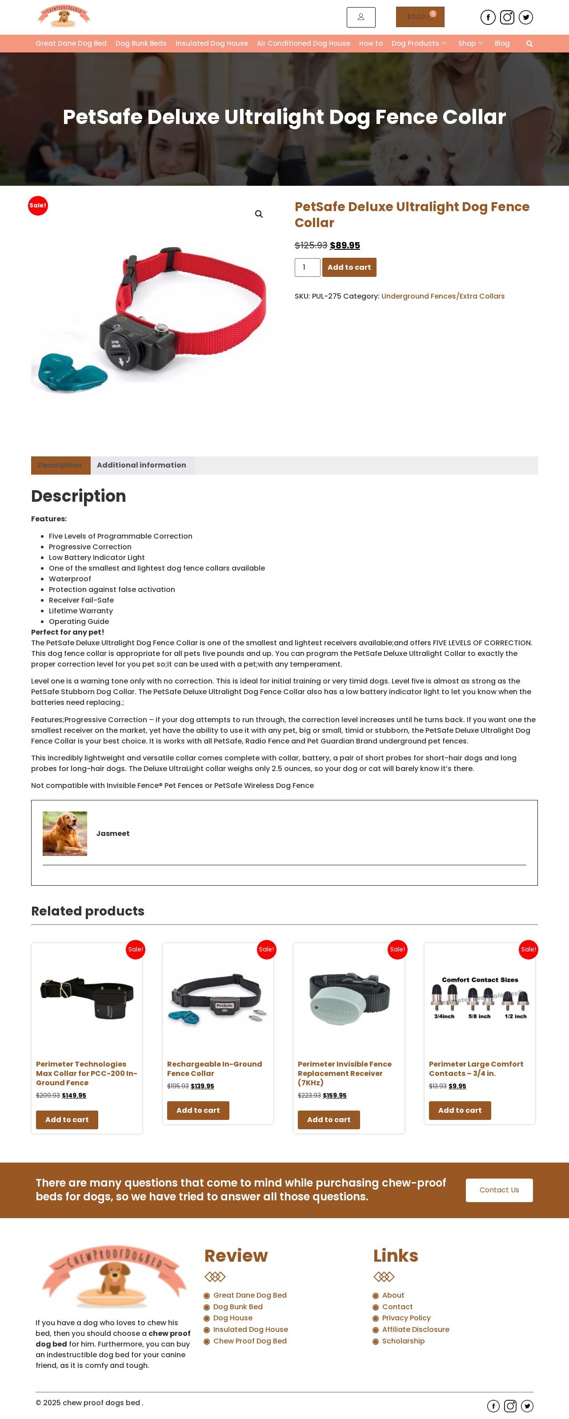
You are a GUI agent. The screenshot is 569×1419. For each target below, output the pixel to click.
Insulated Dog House (212, 43)
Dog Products (415, 43)
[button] (259, 214)
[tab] (60, 465)
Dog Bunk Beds (141, 43)
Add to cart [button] (67, 1120)
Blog (502, 43)
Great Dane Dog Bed (71, 43)
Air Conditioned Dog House (303, 43)
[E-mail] (48, 880)
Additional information (141, 465)
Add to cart (349, 267)
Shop (467, 43)
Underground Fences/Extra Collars (443, 296)
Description (60, 465)
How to (371, 43)
